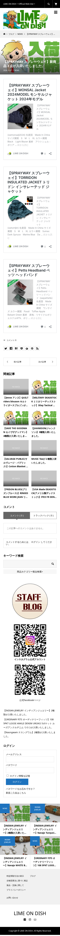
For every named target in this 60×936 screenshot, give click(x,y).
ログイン (35, 541)
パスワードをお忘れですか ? (20, 788)
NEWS (17, 70)
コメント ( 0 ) (17, 515)
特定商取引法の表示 (15, 876)
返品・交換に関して (15, 885)
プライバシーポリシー (16, 889)
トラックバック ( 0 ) (43, 515)
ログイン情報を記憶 (19, 775)
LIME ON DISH (30, 913)
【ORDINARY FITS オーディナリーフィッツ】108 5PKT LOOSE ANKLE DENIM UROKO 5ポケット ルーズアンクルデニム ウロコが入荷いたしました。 (29, 723)
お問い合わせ (12, 897)
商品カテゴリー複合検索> (30, 571)
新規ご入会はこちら (16, 792)
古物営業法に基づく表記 (17, 880)
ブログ (33, 876)
